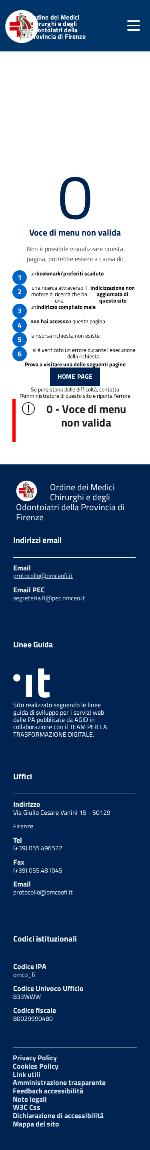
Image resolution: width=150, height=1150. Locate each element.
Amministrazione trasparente (59, 1082)
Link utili (26, 1074)
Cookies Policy (35, 1066)
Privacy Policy (35, 1057)
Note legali (30, 1099)
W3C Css (26, 1107)
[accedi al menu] (133, 25)
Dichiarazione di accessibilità (58, 1115)
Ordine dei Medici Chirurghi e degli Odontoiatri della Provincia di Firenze (58, 26)
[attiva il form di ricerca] (111, 26)
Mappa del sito (36, 1124)
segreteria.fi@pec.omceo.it (49, 598)
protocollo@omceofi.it (43, 575)
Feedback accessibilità (48, 1090)
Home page (75, 376)
